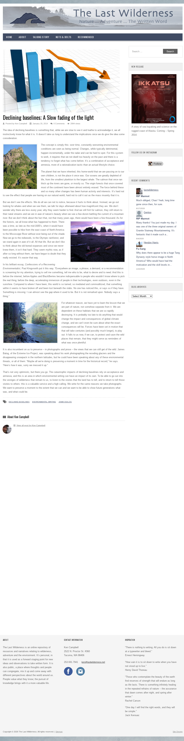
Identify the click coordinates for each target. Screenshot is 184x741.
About (22, 37)
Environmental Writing (44, 402)
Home (9, 37)
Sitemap (59, 732)
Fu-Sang (141, 248)
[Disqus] (64, 489)
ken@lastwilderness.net (93, 662)
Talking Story (41, 37)
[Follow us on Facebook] (68, 675)
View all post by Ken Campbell (30, 425)
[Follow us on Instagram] (80, 675)
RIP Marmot (142, 196)
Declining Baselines (19, 402)
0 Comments (59, 123)
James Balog (65, 402)
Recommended (86, 37)
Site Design (178, 732)
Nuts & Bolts (63, 37)
